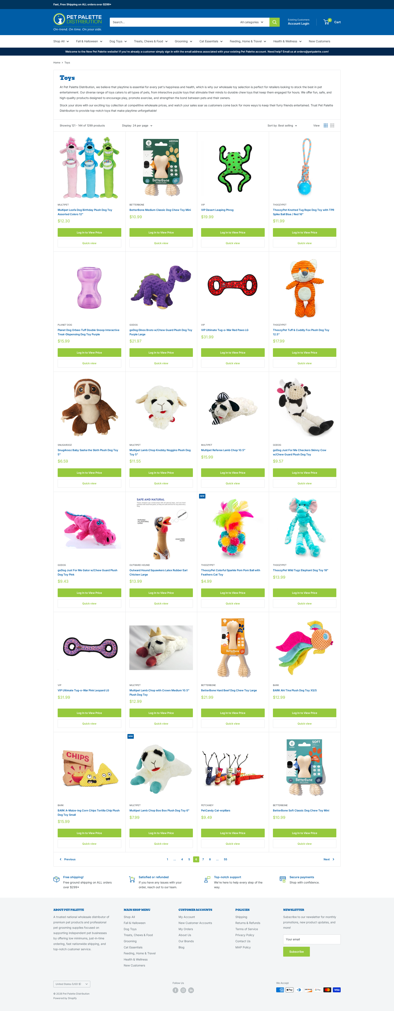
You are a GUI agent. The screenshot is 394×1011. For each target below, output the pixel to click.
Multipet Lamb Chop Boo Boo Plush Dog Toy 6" (159, 810)
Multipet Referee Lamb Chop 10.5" (223, 450)
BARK (276, 685)
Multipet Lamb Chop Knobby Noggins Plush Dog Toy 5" (160, 452)
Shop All (58, 41)
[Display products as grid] (326, 125)
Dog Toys (116, 41)
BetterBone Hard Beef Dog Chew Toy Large (229, 690)
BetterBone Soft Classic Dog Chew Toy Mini (301, 810)
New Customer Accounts (195, 923)
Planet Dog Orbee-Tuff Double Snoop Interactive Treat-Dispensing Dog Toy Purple (88, 332)
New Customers (319, 41)
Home (56, 62)
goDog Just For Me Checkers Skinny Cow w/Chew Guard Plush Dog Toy (299, 452)
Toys (67, 62)
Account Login (298, 23)
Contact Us (242, 941)
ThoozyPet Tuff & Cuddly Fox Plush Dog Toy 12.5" (301, 332)
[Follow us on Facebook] (175, 990)
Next (327, 859)
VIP (203, 204)
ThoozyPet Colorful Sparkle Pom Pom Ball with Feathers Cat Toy (230, 572)
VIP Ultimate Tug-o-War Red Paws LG (225, 330)
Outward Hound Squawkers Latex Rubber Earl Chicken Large (158, 572)
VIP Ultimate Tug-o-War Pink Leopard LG (83, 690)
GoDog (133, 324)
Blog (181, 947)
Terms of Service (246, 929)
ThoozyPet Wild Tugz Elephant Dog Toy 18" (300, 570)
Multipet (63, 204)
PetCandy (207, 805)
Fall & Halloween (87, 41)
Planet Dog (65, 324)
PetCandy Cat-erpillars (215, 810)
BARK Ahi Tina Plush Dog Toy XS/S (295, 690)
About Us (185, 935)
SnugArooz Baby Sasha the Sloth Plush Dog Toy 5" (88, 452)
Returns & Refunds (247, 923)
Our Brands (186, 941)
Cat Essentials (208, 41)
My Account (187, 917)
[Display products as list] (332, 125)
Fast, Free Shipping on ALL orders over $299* (82, 4)
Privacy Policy (244, 935)
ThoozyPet (279, 204)
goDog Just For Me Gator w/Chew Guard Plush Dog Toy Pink (87, 572)
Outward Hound (139, 565)
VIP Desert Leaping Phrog (217, 209)
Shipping (241, 917)
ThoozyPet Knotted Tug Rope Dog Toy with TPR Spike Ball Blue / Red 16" (303, 212)
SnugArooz (65, 444)
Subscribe (296, 951)
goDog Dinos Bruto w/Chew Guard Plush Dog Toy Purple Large (160, 332)
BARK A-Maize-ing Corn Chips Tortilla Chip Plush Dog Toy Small (89, 812)
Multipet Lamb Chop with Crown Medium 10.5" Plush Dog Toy (159, 692)
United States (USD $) (68, 984)
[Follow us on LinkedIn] (191, 990)
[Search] (274, 21)
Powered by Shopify (65, 998)
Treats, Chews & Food (148, 41)
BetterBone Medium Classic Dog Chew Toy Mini (160, 209)
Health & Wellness (285, 41)
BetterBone (136, 204)
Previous (70, 859)
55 (225, 859)
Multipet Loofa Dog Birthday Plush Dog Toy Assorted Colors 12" (85, 212)
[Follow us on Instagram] (183, 990)
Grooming (181, 41)
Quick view (89, 243)
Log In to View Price (89, 232)
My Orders (186, 929)
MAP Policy (243, 947)
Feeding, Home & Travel (246, 41)
